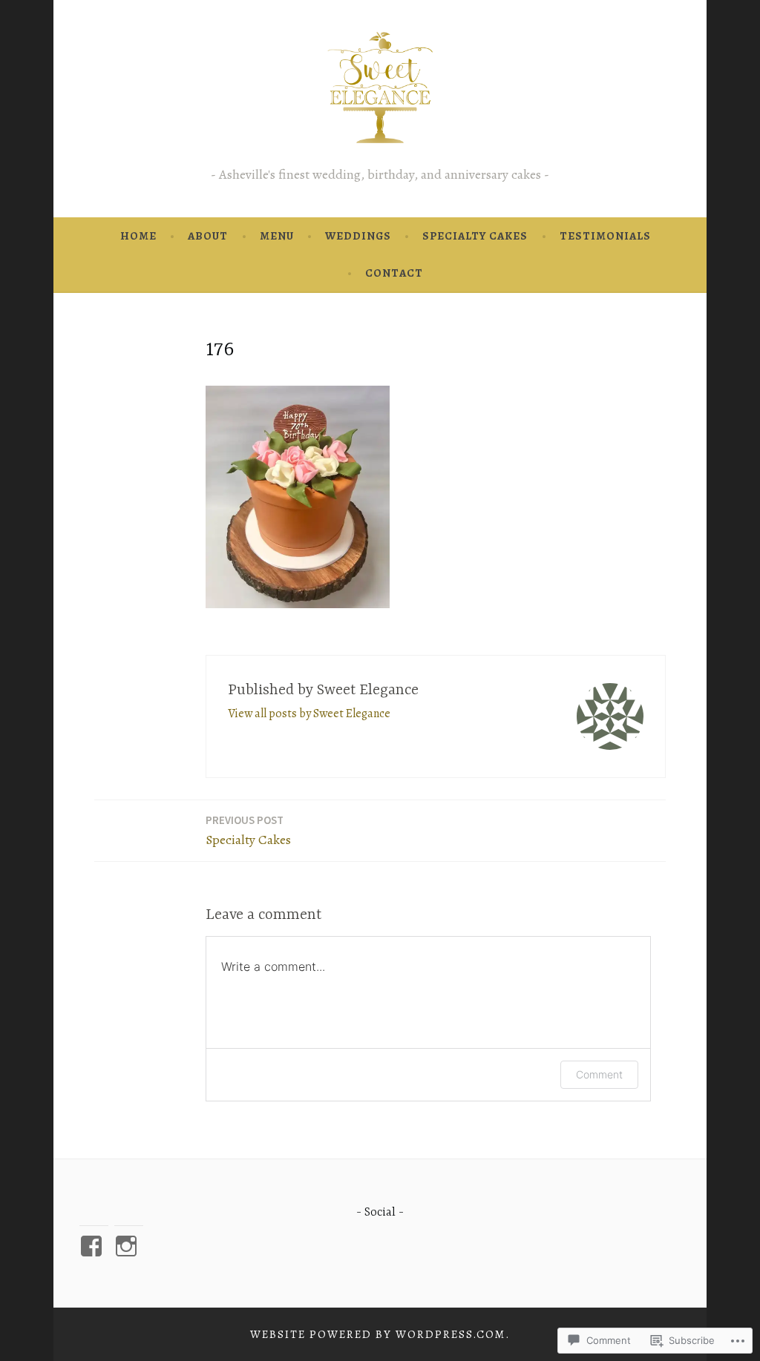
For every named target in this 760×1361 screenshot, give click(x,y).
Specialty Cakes (475, 235)
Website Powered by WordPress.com (377, 1334)
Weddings (358, 235)
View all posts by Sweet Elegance (309, 713)
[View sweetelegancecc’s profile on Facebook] (93, 1246)
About (208, 235)
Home (138, 235)
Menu (277, 235)
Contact (394, 273)
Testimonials (605, 235)
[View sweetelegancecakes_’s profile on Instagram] (128, 1246)
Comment (599, 1074)
